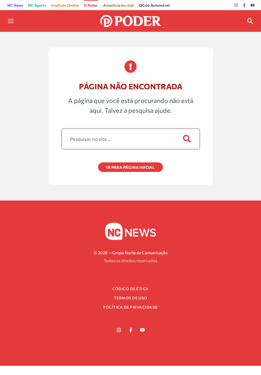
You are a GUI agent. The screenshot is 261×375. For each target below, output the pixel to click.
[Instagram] (236, 5)
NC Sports (37, 5)
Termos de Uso (130, 298)
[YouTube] (252, 5)
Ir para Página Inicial (130, 167)
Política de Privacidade (130, 307)
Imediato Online (65, 5)
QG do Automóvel (154, 5)
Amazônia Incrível (118, 5)
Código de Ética (130, 288)
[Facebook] (244, 5)
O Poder (91, 5)
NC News (15, 5)
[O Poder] (130, 20)
